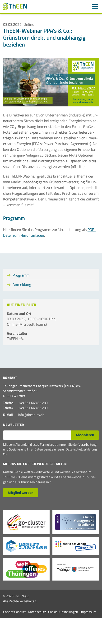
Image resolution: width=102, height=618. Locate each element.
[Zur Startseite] (15, 6)
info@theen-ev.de (31, 414)
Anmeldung (22, 284)
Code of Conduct (14, 611)
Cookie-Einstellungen (63, 611)
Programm (21, 275)
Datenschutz (37, 611)
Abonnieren (85, 435)
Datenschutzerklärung (81, 449)
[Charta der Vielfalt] (75, 546)
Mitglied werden (20, 493)
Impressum (88, 611)
